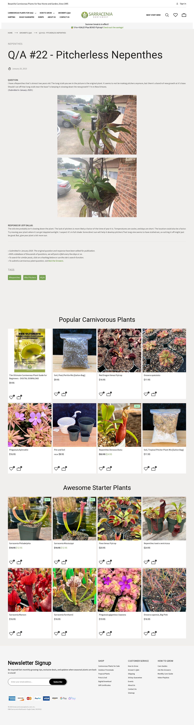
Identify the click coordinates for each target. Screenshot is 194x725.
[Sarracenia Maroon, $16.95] (29, 590)
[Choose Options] (64, 395)
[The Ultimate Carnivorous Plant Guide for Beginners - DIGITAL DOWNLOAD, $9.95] (29, 350)
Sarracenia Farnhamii (63, 614)
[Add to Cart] (19, 398)
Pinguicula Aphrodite (18, 449)
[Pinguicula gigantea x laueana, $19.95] (119, 590)
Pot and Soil (59, 449)
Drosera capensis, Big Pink (156, 614)
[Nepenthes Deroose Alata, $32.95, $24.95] (119, 425)
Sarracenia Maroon (17, 614)
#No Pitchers (30, 277)
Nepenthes (15, 43)
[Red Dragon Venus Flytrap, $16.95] (119, 350)
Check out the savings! (113, 27)
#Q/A (42, 277)
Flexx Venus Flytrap (107, 543)
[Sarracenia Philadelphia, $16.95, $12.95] (29, 518)
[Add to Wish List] (12, 398)
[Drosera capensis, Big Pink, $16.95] (164, 590)
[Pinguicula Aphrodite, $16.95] (29, 425)
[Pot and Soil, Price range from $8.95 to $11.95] (74, 425)
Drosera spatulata (152, 375)
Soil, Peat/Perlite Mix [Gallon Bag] (69, 375)
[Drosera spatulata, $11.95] (164, 350)
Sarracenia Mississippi (64, 543)
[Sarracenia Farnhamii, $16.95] (74, 590)
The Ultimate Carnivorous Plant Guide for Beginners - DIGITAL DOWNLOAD (28, 377)
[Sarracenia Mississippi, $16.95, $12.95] (74, 518)
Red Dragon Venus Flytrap (110, 375)
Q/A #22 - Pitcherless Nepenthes (85, 55)
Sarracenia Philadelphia (20, 543)
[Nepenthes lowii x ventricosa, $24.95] (164, 518)
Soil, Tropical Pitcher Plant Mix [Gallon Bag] (164, 449)
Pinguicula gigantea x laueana (112, 614)
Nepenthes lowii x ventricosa (157, 543)
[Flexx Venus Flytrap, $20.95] (119, 518)
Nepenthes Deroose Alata (110, 449)
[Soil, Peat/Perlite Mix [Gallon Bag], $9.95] (74, 350)
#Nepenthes (14, 277)
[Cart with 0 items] (184, 15)
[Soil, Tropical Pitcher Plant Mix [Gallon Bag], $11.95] (164, 425)
